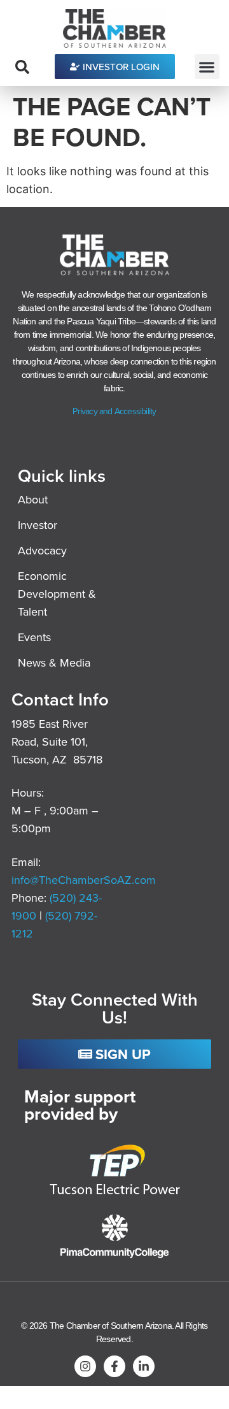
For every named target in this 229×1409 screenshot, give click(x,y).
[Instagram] (85, 1366)
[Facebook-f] (114, 1366)
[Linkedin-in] (144, 1366)
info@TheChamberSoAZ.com (83, 880)
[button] (207, 66)
